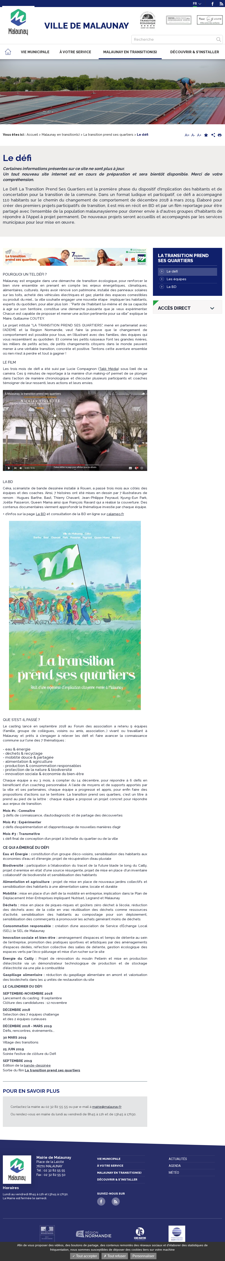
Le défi (172, 271)
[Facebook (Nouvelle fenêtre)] (213, 3)
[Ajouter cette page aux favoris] (206, 135)
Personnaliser (143, 1256)
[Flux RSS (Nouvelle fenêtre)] (220, 3)
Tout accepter (86, 1256)
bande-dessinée (37, 1065)
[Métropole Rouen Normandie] (177, 1234)
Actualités (178, 1159)
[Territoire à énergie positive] (179, 20)
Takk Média (108, 369)
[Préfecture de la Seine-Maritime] (47, 1234)
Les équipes (176, 279)
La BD (41, 514)
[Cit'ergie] (148, 20)
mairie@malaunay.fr (107, 1107)
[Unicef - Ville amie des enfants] (210, 20)
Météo (174, 1172)
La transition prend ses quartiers (183, 258)
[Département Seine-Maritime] (139, 1234)
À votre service (110, 1165)
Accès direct (174, 308)
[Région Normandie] (93, 1234)
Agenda (175, 1166)
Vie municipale (108, 1158)
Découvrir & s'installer (117, 1179)
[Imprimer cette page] (219, 135)
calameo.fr (115, 514)
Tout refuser (116, 1256)
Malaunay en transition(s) (119, 1172)
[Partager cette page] (212, 135)
